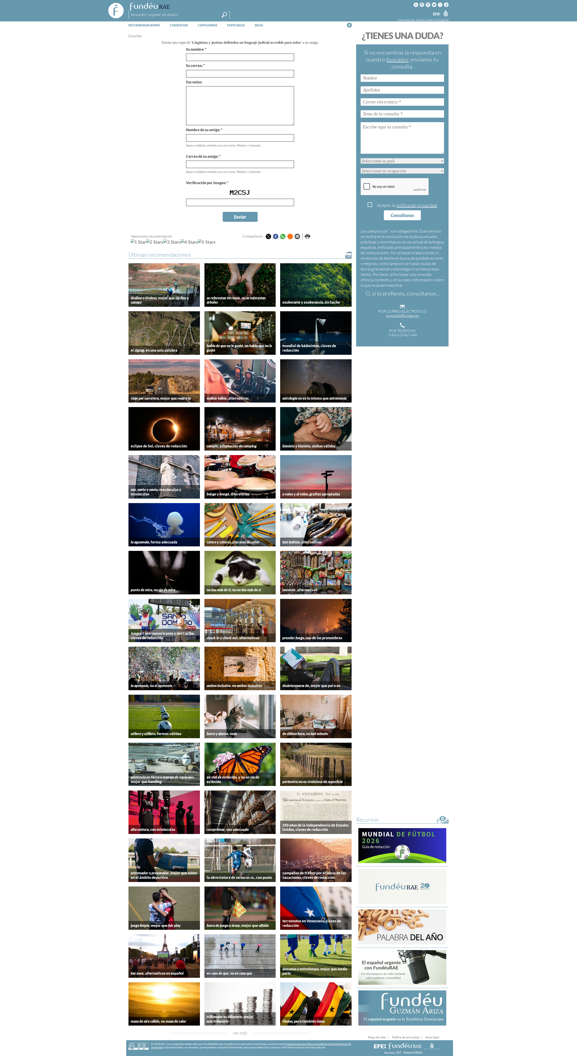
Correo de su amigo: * (203, 156)
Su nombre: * (196, 49)
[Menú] (349, 25)
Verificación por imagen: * (207, 183)
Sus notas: (194, 82)
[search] (224, 14)
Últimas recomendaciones (159, 254)
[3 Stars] (172, 242)
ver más (240, 1033)
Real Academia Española (434, 20)
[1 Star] (138, 242)
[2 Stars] (154, 242)
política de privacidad (416, 205)
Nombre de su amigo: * (204, 130)
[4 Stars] (189, 242)
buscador (397, 59)
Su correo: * (195, 65)
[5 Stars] (206, 242)
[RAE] (446, 13)
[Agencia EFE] (436, 14)
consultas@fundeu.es (402, 315)
